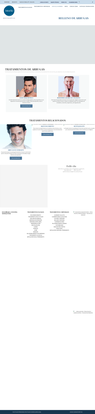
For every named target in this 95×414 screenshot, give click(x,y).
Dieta (66, 6)
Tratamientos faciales (25, 7)
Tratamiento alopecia (35, 235)
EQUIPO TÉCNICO (55, 2)
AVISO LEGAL (38, 412)
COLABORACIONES (73, 2)
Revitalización (36, 225)
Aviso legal (59, 228)
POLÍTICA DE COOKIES (30, 412)
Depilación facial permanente (35, 237)
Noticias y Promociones (87, 6)
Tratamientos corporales (42, 6)
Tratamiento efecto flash (35, 216)
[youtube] (87, 2)
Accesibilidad (59, 225)
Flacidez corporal (59, 218)
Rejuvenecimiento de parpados (36, 233)
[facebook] (85, 2)
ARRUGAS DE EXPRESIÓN (16, 150)
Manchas (35, 232)
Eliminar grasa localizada (59, 216)
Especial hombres (57, 6)
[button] (79, 2)
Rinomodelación (35, 223)
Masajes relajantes (59, 227)
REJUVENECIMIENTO (47, 126)
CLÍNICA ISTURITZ (44, 2)
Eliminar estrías (59, 222)
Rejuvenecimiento (35, 215)
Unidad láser (74, 6)
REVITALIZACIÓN (79, 126)
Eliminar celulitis (59, 215)
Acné (35, 230)
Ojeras (36, 227)
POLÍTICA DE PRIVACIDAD (18, 412)
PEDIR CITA (63, 2)
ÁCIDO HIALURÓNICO (26, 98)
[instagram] (90, 2)
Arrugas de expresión (35, 220)
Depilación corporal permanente (59, 230)
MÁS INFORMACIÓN (26, 106)
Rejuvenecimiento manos (59, 223)
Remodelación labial (36, 222)
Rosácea (35, 228)
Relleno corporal (59, 220)
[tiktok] (92, 2)
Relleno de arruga (35, 218)
